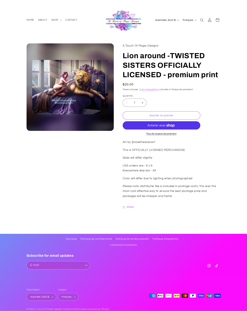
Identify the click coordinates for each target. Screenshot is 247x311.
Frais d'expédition (149, 89)
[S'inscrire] (86, 265)
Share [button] (130, 207)
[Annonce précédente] (27, 3)
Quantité (128, 96)
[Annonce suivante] (219, 3)
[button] (56, 20)
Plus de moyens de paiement (161, 134)
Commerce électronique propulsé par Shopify (86, 309)
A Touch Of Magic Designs (48, 309)
